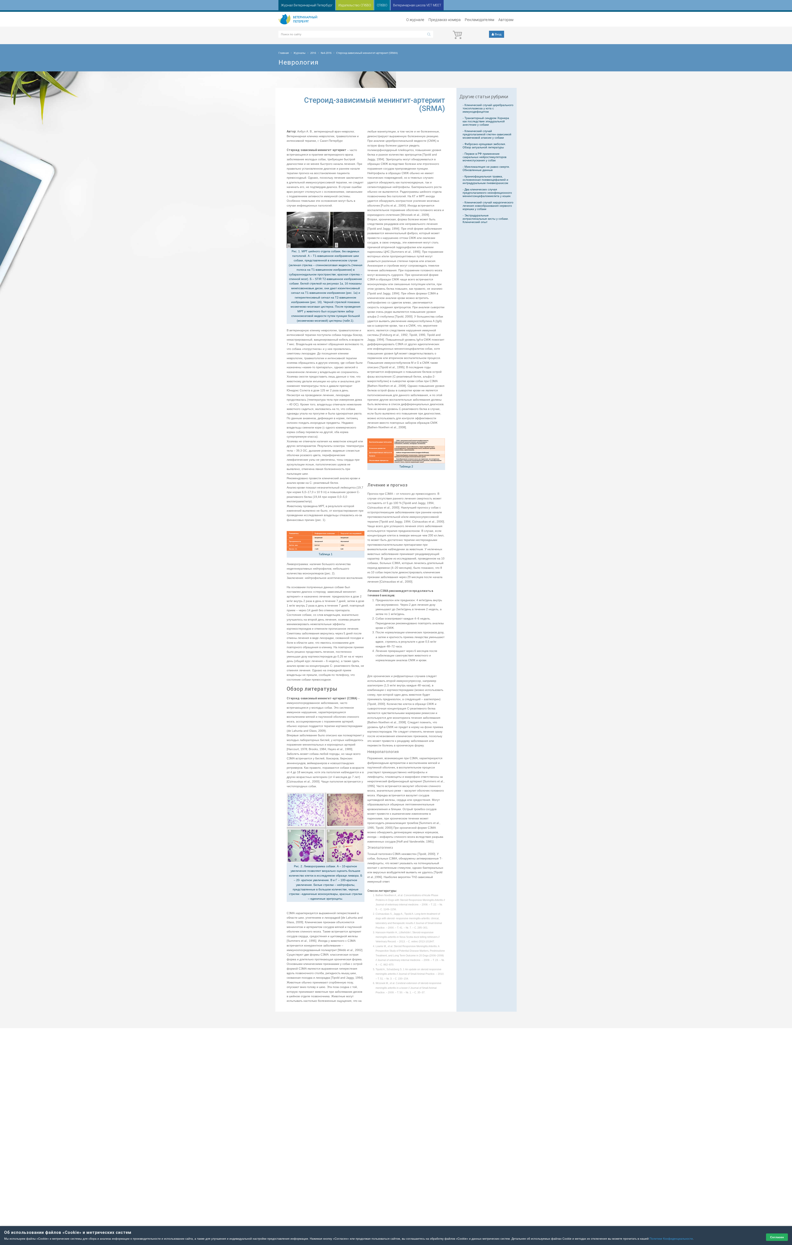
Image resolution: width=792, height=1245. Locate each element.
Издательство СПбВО (354, 5)
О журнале (415, 20)
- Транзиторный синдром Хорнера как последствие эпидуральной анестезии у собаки (486, 121)
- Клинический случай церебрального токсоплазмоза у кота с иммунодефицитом (488, 108)
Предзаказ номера (444, 20)
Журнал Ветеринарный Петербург (307, 5)
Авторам (505, 20)
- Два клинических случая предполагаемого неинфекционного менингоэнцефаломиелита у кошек (487, 193)
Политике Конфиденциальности (671, 1238)
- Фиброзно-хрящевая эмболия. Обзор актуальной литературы (484, 145)
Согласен (777, 1237)
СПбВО (382, 5)
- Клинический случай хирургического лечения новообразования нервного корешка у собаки (488, 206)
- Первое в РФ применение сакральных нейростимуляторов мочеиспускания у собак (484, 157)
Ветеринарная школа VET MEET (417, 5)
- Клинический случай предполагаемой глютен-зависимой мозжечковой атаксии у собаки (487, 134)
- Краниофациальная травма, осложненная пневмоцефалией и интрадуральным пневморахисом (485, 180)
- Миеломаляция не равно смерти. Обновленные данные (486, 168)
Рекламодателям (479, 20)
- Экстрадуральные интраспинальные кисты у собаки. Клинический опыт (486, 219)
